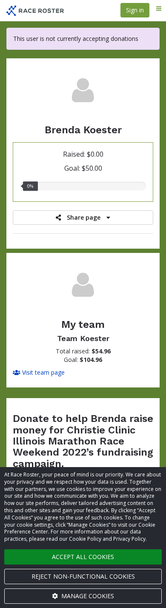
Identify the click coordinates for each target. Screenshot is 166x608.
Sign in (135, 10)
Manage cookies (87, 596)
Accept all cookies (83, 557)
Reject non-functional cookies (83, 576)
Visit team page (42, 372)
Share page (83, 217)
